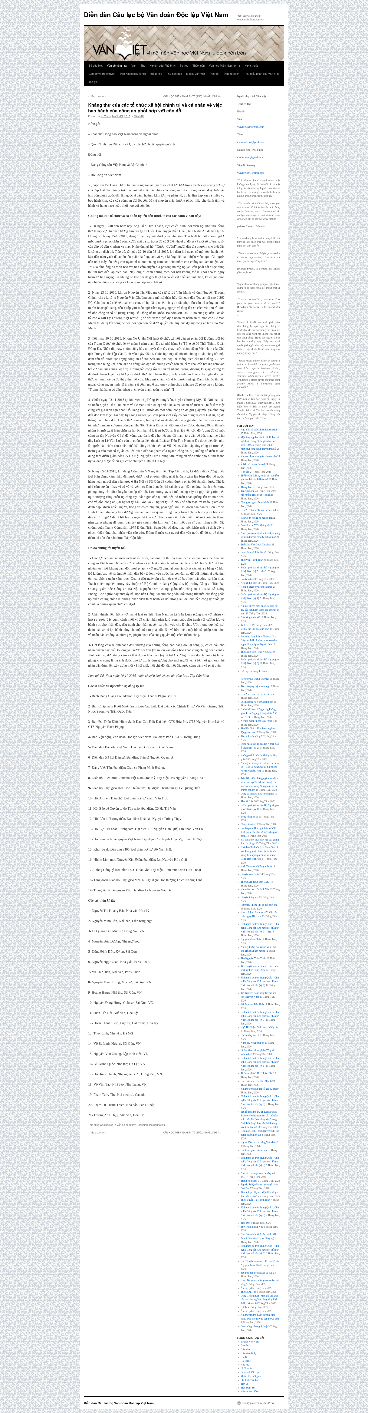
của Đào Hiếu (252, 1004)
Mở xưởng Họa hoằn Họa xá (255, 494)
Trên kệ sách (231, 74)
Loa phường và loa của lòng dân (257, 701)
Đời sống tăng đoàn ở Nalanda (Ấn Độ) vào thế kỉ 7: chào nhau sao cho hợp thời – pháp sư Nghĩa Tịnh (259, 640)
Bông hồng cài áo (249, 816)
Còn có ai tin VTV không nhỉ (255, 525)
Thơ (143, 65)
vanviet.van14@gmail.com (250, 126)
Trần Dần (245, 1222)
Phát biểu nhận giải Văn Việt (261, 74)
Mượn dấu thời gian (251, 1376)
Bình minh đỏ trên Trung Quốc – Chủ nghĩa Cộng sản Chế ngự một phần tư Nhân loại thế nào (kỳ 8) (260, 981)
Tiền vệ (244, 1383)
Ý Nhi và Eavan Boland (253, 464)
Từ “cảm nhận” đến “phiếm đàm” (257, 1073)
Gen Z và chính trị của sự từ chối (257, 694)
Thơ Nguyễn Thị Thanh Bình (255, 1199)
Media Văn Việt (195, 74)
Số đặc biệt (96, 65)
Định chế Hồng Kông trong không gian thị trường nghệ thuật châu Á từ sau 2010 (259, 713)
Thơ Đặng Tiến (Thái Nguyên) (256, 651)
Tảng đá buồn (247, 490)
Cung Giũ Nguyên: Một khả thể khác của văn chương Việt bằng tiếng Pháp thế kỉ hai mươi (259, 1299)
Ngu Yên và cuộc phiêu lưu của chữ (259, 429)
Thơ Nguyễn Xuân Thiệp (253, 958)
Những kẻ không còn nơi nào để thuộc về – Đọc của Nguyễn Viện (260, 767)
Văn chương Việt (249, 1391)
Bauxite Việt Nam (250, 1341)
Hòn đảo (245, 471)
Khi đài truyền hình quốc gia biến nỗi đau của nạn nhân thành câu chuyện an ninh (260, 609)
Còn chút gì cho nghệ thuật (254, 1326)
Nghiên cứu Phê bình (162, 65)
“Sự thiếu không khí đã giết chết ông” (260, 904)
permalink (159, 1124)
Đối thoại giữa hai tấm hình (254, 1150)
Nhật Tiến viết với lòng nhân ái (256, 866)
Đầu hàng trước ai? (250, 617)
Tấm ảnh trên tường (250, 736)
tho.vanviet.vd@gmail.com (250, 142)
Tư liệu (184, 65)
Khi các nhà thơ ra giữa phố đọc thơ (259, 456)
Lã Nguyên (246, 1368)
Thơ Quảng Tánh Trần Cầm (255, 881)
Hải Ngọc (245, 1360)
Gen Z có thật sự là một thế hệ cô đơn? (260, 510)
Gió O (244, 1357)
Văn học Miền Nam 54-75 (224, 65)
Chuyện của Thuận (250, 874)
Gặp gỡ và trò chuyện (102, 74)
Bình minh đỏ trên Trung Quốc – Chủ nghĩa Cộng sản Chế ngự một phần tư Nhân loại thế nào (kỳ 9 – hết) (260, 927)
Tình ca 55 (246, 625)
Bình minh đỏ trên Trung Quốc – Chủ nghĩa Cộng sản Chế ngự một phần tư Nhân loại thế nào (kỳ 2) (260, 1249)
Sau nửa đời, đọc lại (257, 1272)
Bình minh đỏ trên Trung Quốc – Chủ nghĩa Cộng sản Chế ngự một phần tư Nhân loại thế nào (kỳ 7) (260, 1016)
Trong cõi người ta (250, 1180)
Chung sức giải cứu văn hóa (255, 502)
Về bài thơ (255, 628)
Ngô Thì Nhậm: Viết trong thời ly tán (259, 1027)
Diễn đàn (245, 1349)
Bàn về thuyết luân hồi (252, 552)
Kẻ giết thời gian (249, 582)
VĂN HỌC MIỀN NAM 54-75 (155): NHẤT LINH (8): (193, 96)
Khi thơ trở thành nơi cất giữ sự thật (259, 1088)
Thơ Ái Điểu (247, 801)
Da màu (245, 1345)
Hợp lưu (245, 1364)
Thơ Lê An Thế (248, 1291)
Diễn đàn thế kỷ (249, 1353)
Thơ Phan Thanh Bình (252, 559)
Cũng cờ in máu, (257, 793)
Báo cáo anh (97, 96)
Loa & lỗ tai (247, 579)
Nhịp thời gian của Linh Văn (255, 889)
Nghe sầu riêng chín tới (252, 1042)
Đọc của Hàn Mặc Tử (257, 1081)
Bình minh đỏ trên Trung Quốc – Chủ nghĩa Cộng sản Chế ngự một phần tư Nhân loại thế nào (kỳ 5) (260, 1100)
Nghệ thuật (251, 65)
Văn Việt (139, 116)
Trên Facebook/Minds (132, 74)
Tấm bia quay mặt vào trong (255, 686)
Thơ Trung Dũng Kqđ (252, 1226)
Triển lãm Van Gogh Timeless (256, 544)
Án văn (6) (246, 1288)
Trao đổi (214, 74)
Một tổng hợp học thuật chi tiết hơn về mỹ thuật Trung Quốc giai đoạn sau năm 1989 (260, 441)
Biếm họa (156, 74)
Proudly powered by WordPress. (258, 1403)
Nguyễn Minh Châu (251, 939)
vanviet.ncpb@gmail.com (250, 157)
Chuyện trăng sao (249, 897)
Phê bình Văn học (250, 1380)
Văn (133, 65)
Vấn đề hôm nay (117, 65)
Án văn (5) (246, 1311)
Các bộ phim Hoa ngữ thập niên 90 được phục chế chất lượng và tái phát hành (259, 832)
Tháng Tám (246, 487)
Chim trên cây (248, 824)
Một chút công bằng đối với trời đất (258, 448)
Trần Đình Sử (248, 1387)
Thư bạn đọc (174, 74)
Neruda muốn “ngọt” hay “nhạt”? (257, 720)
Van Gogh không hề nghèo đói (256, 517)
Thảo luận (199, 65)
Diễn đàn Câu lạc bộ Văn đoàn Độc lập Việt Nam (156, 14)
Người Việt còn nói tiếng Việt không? (259, 1142)
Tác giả (93, 82)
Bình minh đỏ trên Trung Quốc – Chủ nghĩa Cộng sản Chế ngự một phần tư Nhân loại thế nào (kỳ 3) (260, 1211)
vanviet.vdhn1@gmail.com (250, 172)
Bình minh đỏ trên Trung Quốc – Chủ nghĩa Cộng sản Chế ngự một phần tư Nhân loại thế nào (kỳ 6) (260, 1062)
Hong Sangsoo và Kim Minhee (256, 586)
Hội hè (244, 1307)
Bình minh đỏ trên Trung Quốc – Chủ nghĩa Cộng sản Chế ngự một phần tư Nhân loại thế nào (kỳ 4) (260, 1161)
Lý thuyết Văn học (250, 1372)
